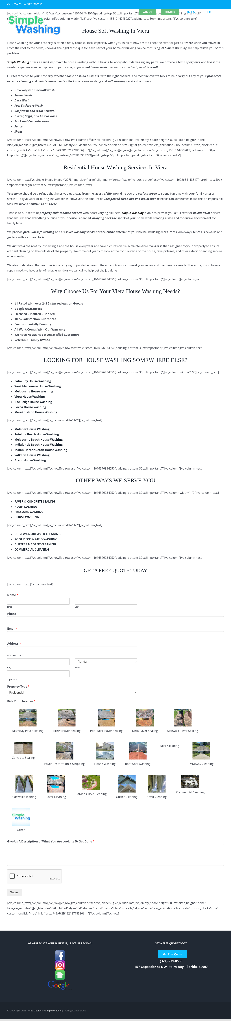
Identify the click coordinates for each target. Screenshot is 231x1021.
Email (12, 629)
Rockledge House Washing (33, 402)
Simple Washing (54, 1010)
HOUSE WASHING (26, 517)
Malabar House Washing (31, 429)
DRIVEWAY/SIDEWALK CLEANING (37, 534)
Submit (14, 892)
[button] (218, 12)
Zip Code (12, 679)
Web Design (35, 1010)
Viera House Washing (29, 397)
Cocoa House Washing (30, 407)
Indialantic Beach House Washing (38, 445)
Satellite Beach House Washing (36, 434)
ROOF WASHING (25, 507)
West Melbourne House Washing (37, 386)
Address (14, 644)
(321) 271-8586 (34, 4)
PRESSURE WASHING (28, 512)
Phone (13, 614)
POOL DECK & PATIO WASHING (35, 539)
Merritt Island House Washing (35, 412)
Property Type (18, 686)
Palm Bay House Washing (32, 381)
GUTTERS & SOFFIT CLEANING (35, 544)
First (9, 606)
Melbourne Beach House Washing (38, 440)
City (9, 667)
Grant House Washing (30, 460)
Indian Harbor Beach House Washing (40, 450)
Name (12, 595)
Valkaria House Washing (31, 455)
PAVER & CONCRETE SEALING (34, 501)
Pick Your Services (21, 701)
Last (77, 606)
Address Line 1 (15, 655)
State (77, 667)
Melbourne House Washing (33, 391)
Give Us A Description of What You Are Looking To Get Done (50, 841)
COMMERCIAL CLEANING (31, 549)
